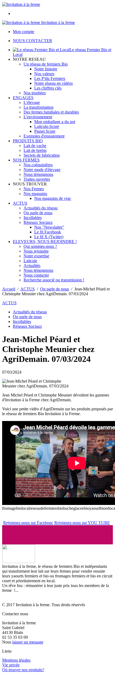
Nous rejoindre (36, 251)
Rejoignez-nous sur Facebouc (28, 522)
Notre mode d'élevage (42, 169)
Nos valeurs (44, 73)
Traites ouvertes (37, 179)
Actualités (32, 265)
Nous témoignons (38, 174)
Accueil (8, 289)
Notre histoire (45, 69)
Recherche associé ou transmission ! (54, 280)
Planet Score (44, 131)
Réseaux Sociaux (38, 222)
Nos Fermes (34, 189)
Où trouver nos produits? (23, 669)
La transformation (38, 107)
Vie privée (11, 665)
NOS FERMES (26, 160)
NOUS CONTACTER (32, 40)
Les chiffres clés (48, 88)
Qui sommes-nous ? (40, 246)
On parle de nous (38, 213)
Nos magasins (35, 193)
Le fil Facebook (47, 232)
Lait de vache (35, 145)
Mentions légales (16, 660)
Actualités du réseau (40, 208)
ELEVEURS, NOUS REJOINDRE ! (45, 241)
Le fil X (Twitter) (48, 236)
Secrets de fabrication (42, 155)
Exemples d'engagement (44, 136)
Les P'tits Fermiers (49, 78)
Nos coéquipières (38, 165)
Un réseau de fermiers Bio (46, 64)
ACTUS (20, 203)
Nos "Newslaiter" (49, 227)
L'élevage (32, 102)
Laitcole (30, 260)
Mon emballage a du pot (54, 121)
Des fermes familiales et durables (51, 112)
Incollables (33, 217)
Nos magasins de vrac (52, 198)
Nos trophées (35, 93)
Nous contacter (36, 275)
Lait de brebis (35, 150)
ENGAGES (23, 97)
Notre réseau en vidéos (53, 83)
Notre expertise (36, 256)
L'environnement (38, 117)
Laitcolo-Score (46, 126)
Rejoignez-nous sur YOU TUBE (82, 522)
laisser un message (27, 642)
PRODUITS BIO (28, 141)
